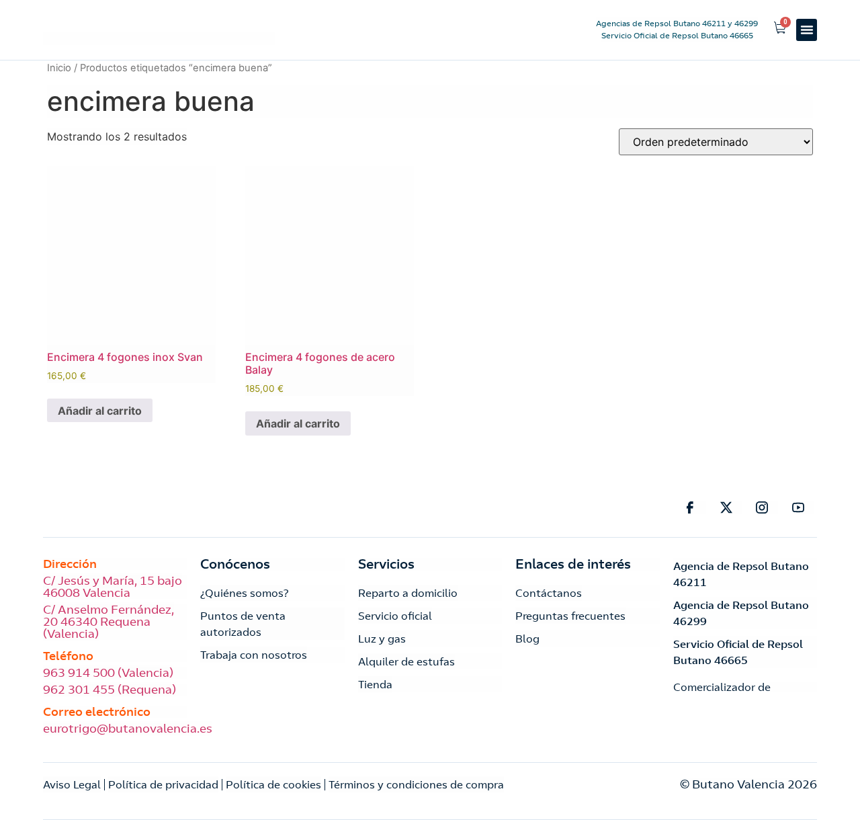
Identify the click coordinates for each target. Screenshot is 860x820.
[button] (806, 30)
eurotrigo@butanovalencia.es (127, 728)
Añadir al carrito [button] (100, 410)
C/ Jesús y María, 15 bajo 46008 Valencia (112, 586)
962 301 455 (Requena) (109, 689)
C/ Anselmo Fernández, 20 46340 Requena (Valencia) (108, 621)
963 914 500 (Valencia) (108, 672)
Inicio (59, 68)
